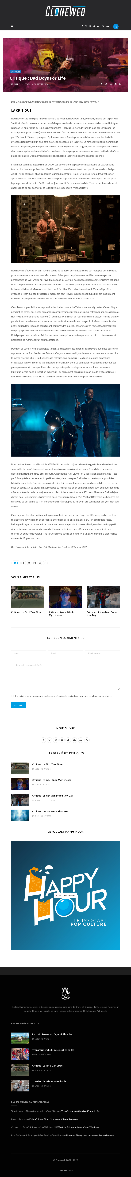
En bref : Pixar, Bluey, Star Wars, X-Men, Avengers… (54, 1119)
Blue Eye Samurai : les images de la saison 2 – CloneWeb (36, 1135)
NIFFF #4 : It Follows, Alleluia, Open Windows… (77, 1127)
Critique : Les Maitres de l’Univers (50, 811)
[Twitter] (106, 84)
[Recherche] (116, 26)
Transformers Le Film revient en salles (53, 1049)
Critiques (15, 72)
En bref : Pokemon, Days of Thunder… (53, 1034)
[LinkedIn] (116, 84)
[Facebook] (102, 84)
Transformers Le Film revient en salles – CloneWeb (33, 1111)
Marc (17, 84)
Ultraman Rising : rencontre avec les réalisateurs (90, 1135)
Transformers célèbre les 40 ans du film (80, 1111)
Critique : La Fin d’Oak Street (26, 612)
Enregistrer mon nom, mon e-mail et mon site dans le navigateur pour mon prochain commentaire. (63, 696)
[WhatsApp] (120, 84)
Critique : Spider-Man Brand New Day (102, 614)
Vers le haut (66, 1170)
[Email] (111, 84)
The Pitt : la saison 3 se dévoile (49, 1081)
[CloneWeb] (65, 11)
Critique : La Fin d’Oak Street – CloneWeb (29, 1127)
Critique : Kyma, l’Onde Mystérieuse (61, 614)
